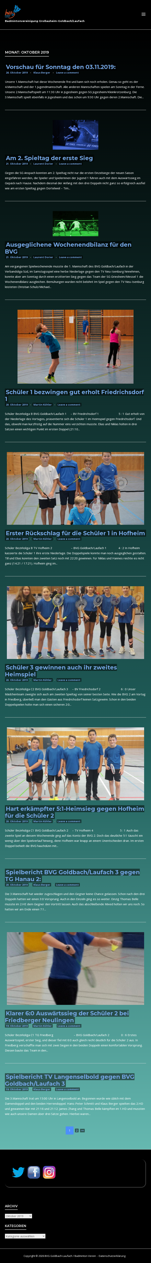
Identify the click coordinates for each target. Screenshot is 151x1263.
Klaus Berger (41, 72)
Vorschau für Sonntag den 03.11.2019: (61, 66)
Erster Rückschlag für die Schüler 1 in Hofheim (75, 533)
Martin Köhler (42, 404)
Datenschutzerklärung (112, 1256)
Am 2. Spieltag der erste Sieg (49, 158)
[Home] (13, 12)
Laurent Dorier (43, 163)
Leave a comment (67, 72)
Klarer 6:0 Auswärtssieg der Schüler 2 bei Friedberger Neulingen (67, 1017)
